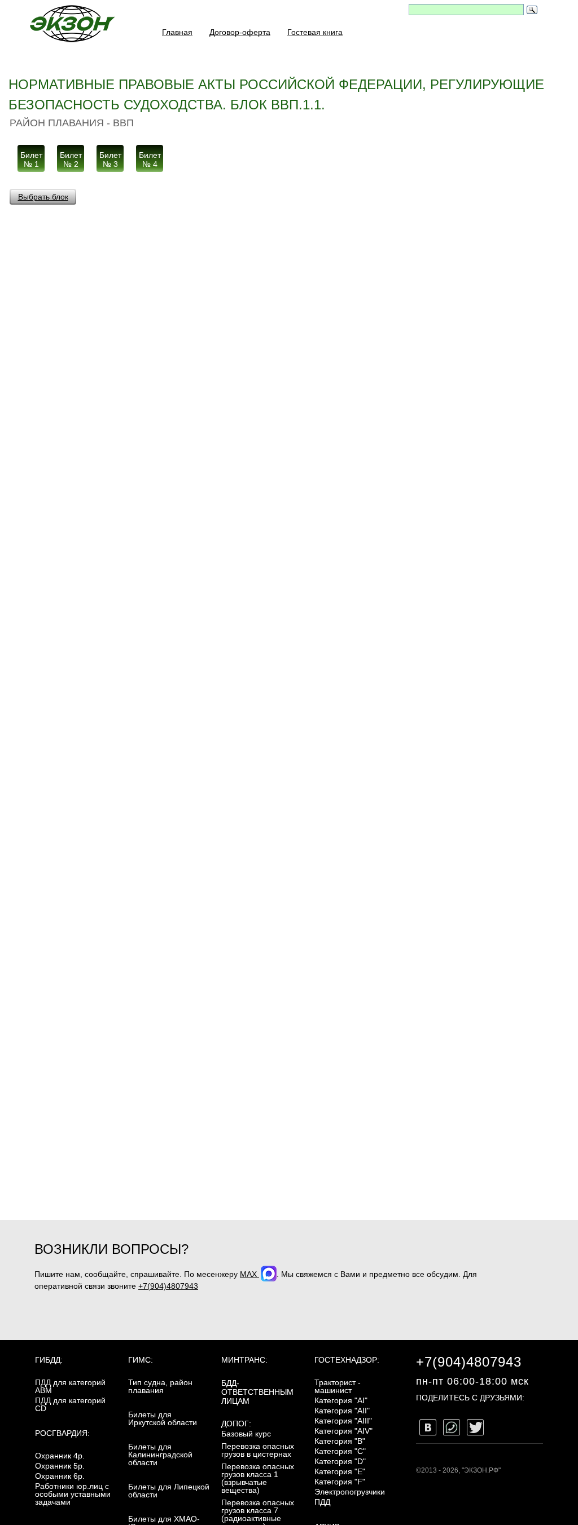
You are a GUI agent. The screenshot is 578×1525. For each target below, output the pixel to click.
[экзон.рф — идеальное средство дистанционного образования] (72, 23)
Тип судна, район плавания (160, 1386)
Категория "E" (339, 1471)
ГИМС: (140, 1359)
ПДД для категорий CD (70, 1404)
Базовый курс (246, 1433)
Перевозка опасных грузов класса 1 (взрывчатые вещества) (257, 1478)
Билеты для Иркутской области (162, 1418)
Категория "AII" (342, 1410)
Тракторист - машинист (337, 1386)
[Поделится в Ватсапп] (451, 1427)
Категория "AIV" (343, 1430)
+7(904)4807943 (168, 1285)
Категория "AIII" (343, 1420)
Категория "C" (340, 1451)
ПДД (322, 1501)
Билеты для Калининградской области (160, 1454)
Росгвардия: (62, 1433)
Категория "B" (339, 1441)
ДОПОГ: (236, 1423)
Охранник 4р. (60, 1455)
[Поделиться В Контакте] (427, 1427)
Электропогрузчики (349, 1491)
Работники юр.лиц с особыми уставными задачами (73, 1494)
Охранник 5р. (60, 1465)
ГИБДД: (49, 1359)
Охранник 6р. (60, 1475)
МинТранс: (244, 1359)
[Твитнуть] (475, 1427)
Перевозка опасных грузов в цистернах (257, 1450)
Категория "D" (340, 1461)
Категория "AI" (340, 1400)
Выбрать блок (43, 196)
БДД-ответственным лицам (257, 1391)
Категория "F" (339, 1481)
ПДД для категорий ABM (70, 1386)
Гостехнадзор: (346, 1359)
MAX (249, 1274)
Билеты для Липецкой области (168, 1490)
